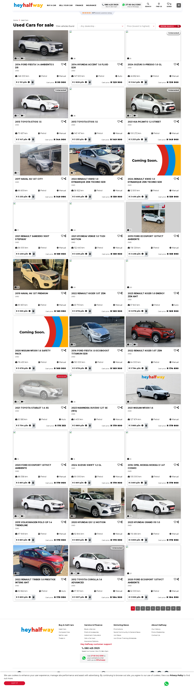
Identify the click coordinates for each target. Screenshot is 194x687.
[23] (96, 389)
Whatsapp (100, 660)
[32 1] (40, 45)
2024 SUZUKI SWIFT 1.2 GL (86, 465)
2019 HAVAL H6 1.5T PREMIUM (31, 293)
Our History (156, 629)
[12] (153, 217)
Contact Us (156, 635)
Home (15, 20)
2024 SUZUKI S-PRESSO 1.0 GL (145, 64)
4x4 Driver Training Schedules (125, 638)
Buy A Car (51, 5)
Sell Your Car (66, 5)
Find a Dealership (158, 632)
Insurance (91, 5)
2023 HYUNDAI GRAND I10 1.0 (144, 522)
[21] (40, 560)
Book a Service (89, 629)
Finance (79, 5)
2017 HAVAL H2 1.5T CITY (29, 179)
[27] (153, 560)
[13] (40, 446)
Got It (14, 683)
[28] (96, 45)
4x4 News (117, 635)
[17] (40, 160)
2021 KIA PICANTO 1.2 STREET (144, 122)
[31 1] (40, 102)
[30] (96, 217)
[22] (153, 389)
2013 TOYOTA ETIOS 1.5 (28, 122)
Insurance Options (91, 641)
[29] (153, 503)
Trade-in (62, 638)
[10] (40, 274)
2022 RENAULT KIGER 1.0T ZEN (88, 293)
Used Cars (24, 20)
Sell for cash (63, 635)
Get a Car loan (89, 638)
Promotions (118, 629)
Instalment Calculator (92, 635)
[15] (153, 45)
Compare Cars (64, 632)
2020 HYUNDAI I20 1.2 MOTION (88, 522)
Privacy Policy (176, 675)
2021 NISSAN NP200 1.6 (140, 408)
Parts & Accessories (91, 632)
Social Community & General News (127, 632)
